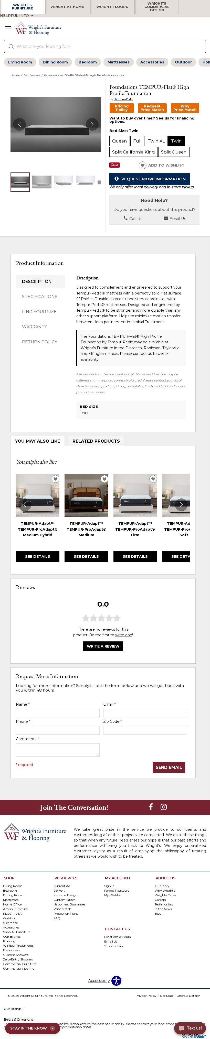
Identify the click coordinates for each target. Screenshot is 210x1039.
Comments (27, 739)
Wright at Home (67, 7)
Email (109, 704)
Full (137, 141)
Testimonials (164, 904)
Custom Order (64, 900)
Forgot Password (116, 890)
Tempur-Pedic (123, 99)
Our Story (162, 886)
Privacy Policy (145, 996)
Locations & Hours (117, 937)
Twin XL (156, 141)
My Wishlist (112, 895)
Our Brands (14, 1009)
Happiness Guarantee (69, 904)
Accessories (152, 62)
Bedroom (88, 62)
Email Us (177, 218)
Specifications (39, 296)
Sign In (109, 886)
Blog (158, 913)
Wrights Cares (165, 895)
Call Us (135, 218)
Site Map (166, 996)
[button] (8, 28)
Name (22, 704)
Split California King (133, 152)
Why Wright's (165, 890)
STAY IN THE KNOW (32, 1028)
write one (123, 635)
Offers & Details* (188, 996)
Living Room (20, 62)
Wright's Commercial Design (156, 7)
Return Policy (39, 342)
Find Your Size (39, 311)
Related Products (96, 441)
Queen (119, 141)
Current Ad (62, 886)
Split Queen (174, 152)
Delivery (60, 890)
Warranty (34, 326)
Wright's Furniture (22, 7)
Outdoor (183, 62)
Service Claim (114, 946)
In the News (163, 909)
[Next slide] (181, 504)
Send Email (169, 767)
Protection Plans (66, 913)
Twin (176, 141)
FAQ (57, 918)
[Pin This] (114, 166)
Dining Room (55, 62)
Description (37, 281)
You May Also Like (37, 441)
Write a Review (103, 646)
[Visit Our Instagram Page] (164, 807)
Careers (160, 900)
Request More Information (153, 179)
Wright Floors (112, 7)
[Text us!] (190, 1029)
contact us (143, 353)
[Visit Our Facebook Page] (151, 807)
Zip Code (112, 721)
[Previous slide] (24, 504)
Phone (23, 721)
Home (15, 75)
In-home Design (65, 895)
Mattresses (119, 62)
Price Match (62, 909)
